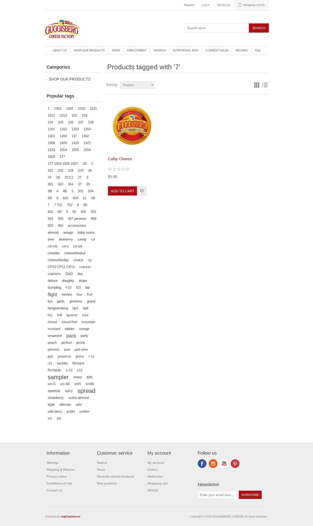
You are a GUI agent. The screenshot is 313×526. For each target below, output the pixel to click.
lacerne (71, 315)
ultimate (65, 404)
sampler (58, 377)
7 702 (58, 205)
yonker (84, 411)
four (79, 294)
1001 (57, 108)
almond (53, 232)
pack (71, 335)
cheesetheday (58, 260)
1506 (87, 150)
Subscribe (250, 495)
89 (59, 212)
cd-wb (77, 246)
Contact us (54, 490)
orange (84, 329)
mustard (54, 329)
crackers (54, 274)
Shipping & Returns (60, 469)
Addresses (155, 476)
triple (51, 404)
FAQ (257, 50)
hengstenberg (58, 308)
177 (62, 157)
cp (89, 260)
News (116, 50)
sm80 (89, 384)
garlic (61, 301)
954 (50, 219)
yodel (71, 411)
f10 (78, 287)
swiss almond (78, 398)
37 (80, 184)
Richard (78, 363)
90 (74, 212)
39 (88, 184)
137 (74, 136)
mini (85, 315)
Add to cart (122, 191)
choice (78, 260)
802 (50, 212)
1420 (75, 143)
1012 (51, 115)
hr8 (59, 315)
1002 (69, 108)
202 (60, 170)
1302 (63, 136)
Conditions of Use (59, 483)
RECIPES (242, 50)
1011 (93, 108)
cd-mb (52, 246)
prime (80, 356)
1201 (51, 129)
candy (82, 239)
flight (52, 294)
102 (74, 115)
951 (93, 212)
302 (60, 184)
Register (189, 5)
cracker (85, 267)
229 (80, 170)
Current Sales (217, 50)
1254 (87, 129)
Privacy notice (57, 476)
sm (89, 377)
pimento (54, 349)
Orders (152, 469)
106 (70, 122)
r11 (50, 363)
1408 (51, 143)
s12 (79, 370)
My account (155, 462)
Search (258, 28)
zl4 (59, 418)
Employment (136, 50)
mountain (88, 322)
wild (78, 404)
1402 (85, 136)
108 (90, 122)
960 (60, 225)
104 (50, 122)
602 (65, 198)
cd (93, 239)
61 (85, 198)
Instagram (235, 463)
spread (86, 391)
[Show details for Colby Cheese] (132, 125)
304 (70, 184)
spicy (69, 391)
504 (90, 191)
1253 (75, 129)
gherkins (75, 301)
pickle (80, 342)
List (265, 85)
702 (69, 205)
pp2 (50, 356)
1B (84, 163)
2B (58, 177)
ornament (55, 336)
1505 (75, 150)
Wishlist (152, 490)
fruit (89, 294)
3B (50, 191)
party (84, 336)
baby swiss (86, 232)
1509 (51, 157)
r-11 (91, 356)
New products (107, 483)
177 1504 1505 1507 (63, 163)
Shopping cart (157, 483)
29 (49, 177)
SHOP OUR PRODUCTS (89, 50)
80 (85, 205)
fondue (67, 294)
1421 (87, 143)
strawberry (56, 398)
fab (87, 287)
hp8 (85, 308)
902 (83, 212)
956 (60, 219)
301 (50, 184)
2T (80, 177)
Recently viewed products (115, 476)
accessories (77, 225)
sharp (77, 377)
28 (90, 170)
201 (50, 170)
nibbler (69, 329)
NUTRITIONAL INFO (185, 50)
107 (80, 122)
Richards (54, 370)
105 (60, 122)
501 (80, 191)
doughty (68, 281)
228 (70, 170)
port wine (81, 349)
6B (93, 198)
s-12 (69, 370)
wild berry (55, 411)
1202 (63, 129)
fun (50, 301)
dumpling (54, 287)
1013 (63, 115)
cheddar (54, 253)
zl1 (50, 418)
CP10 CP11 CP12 (61, 267)
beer (51, 239)
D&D (69, 274)
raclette (62, 363)
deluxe (53, 281)
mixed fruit (69, 322)
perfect (66, 342)
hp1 (75, 308)
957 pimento (77, 219)
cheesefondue (74, 253)
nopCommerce (70, 516)
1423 (51, 150)
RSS (213, 463)
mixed (52, 322)
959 (50, 225)
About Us (60, 50)
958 (93, 219)
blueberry (66, 239)
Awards (160, 50)
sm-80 (65, 384)
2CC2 (69, 177)
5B (50, 198)
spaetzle (54, 391)
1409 (63, 143)
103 (84, 115)
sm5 (77, 384)
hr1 (50, 315)
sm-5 (51, 384)
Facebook (202, 463)
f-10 (68, 287)
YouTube (224, 463)
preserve (64, 356)
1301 (51, 136)
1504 (63, 150)
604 (75, 198)
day (80, 274)
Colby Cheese (120, 159)
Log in (206, 5)
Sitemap (52, 462)
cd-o (65, 246)
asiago (68, 232)
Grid (256, 85)
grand (91, 301)
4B (65, 191)
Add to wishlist (142, 191)
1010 (81, 108)
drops (83, 281)
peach (52, 342)
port (67, 349)
